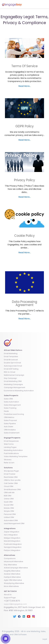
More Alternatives (11, 586)
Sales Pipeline (10, 423)
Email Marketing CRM (13, 381)
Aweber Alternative (12, 574)
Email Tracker (9, 474)
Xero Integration (11, 535)
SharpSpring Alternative (14, 583)
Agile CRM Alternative (13, 580)
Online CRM (9, 498)
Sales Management (12, 405)
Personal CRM (10, 514)
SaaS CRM (8, 502)
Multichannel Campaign (14, 375)
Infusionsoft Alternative (13, 561)
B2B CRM (7, 495)
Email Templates (11, 356)
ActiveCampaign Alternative (16, 567)
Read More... (24, 86)
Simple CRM (9, 511)
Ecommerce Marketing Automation (19, 390)
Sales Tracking (10, 408)
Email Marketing (10, 353)
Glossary (7, 459)
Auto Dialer (8, 426)
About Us (7, 594)
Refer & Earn (9, 462)
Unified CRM (9, 517)
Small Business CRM (12, 489)
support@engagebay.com (15, 604)
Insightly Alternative (12, 571)
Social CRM (8, 505)
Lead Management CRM (14, 523)
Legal (44, 639)
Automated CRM (11, 520)
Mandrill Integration (12, 541)
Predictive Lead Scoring (14, 414)
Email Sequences (11, 441)
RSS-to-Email (9, 372)
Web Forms (9, 444)
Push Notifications (11, 453)
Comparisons (10, 558)
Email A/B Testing (11, 369)
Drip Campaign (10, 378)
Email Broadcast (11, 359)
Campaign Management (14, 387)
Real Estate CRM (11, 477)
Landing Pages (10, 447)
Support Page (10, 597)
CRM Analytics (10, 429)
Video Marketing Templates (15, 456)
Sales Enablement (11, 432)
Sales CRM (8, 399)
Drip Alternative (10, 564)
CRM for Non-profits (12, 480)
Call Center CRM (11, 483)
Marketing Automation (13, 450)
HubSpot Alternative (12, 577)
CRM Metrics (9, 417)
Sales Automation (11, 402)
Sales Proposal (10, 420)
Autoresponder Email (13, 366)
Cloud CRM (8, 486)
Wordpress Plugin (11, 471)
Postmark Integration (13, 544)
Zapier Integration (11, 532)
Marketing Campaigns (13, 384)
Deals (6, 411)
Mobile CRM (9, 508)
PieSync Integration (12, 550)
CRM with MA (9, 492)
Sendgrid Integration (12, 547)
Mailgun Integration (12, 538)
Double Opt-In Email (12, 362)
